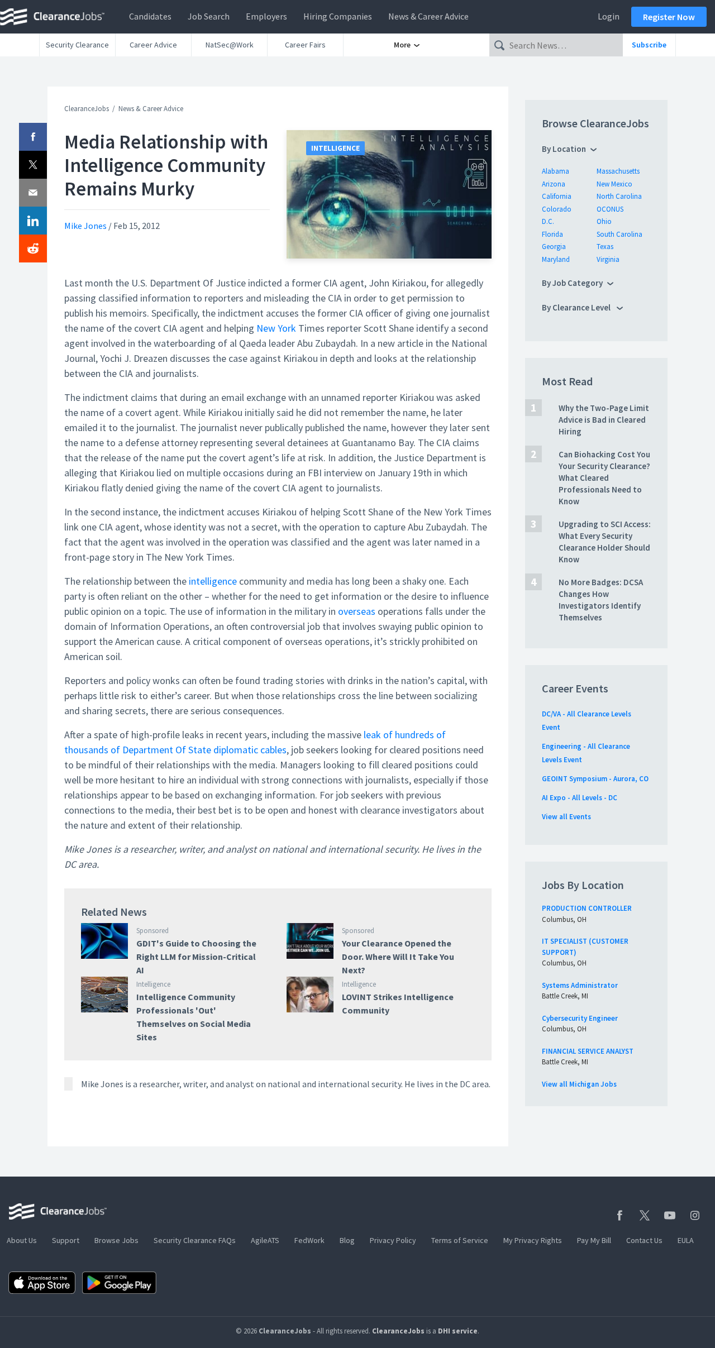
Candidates (150, 16)
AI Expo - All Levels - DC (579, 797)
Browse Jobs (116, 1240)
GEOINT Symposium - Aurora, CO (595, 778)
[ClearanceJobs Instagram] (695, 1215)
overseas (356, 611)
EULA (686, 1240)
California (556, 196)
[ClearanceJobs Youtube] (669, 1215)
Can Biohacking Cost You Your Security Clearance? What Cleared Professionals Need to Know (604, 477)
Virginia (608, 259)
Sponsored (152, 930)
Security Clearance (77, 45)
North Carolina (619, 196)
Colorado (556, 209)
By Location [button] (564, 149)
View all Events (566, 816)
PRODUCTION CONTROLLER (587, 908)
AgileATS (265, 1240)
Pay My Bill (594, 1240)
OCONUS (610, 209)
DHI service (458, 1331)
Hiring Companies (337, 16)
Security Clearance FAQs (195, 1240)
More (403, 45)
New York (276, 328)
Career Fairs (305, 45)
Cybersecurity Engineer (580, 1018)
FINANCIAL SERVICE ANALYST (587, 1051)
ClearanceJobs (86, 108)
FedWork (309, 1240)
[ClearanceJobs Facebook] (619, 1215)
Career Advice (153, 45)
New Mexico (614, 184)
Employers (266, 16)
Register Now (669, 16)
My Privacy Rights (532, 1240)
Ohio (604, 221)
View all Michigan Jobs (579, 1084)
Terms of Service (459, 1240)
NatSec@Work (230, 45)
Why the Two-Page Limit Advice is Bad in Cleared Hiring (604, 420)
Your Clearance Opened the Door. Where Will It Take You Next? (398, 957)
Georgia (554, 246)
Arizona (553, 184)
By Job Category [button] (572, 283)
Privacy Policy (393, 1240)
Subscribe (649, 45)
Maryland (556, 259)
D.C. (548, 221)
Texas (605, 246)
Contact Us (644, 1240)
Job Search (209, 16)
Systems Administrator (580, 985)
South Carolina (619, 234)
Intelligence (335, 148)
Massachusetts (618, 171)
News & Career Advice (428, 16)
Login (608, 16)
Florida (552, 234)
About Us (22, 1240)
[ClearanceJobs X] (644, 1215)
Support (65, 1240)
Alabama (555, 171)
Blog (347, 1240)
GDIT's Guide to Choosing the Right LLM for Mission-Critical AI (196, 957)
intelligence (213, 581)
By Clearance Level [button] (577, 307)
